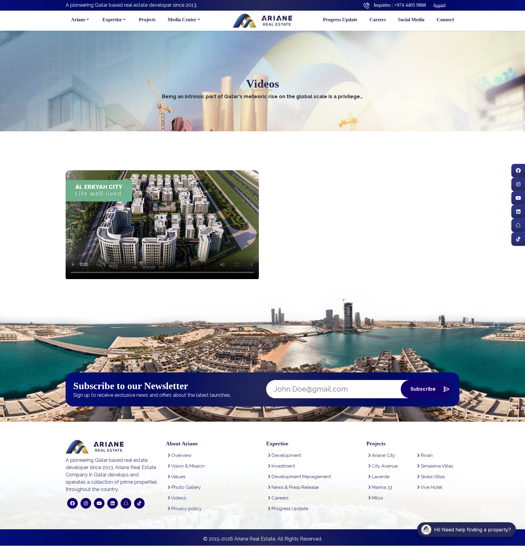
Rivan (426, 455)
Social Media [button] (411, 19)
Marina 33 (381, 487)
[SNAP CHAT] (518, 225)
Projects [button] (147, 19)
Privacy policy (185, 508)
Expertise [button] (112, 19)
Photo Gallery (185, 487)
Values (177, 476)
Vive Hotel (431, 487)
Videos (178, 498)
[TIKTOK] (518, 239)
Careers (279, 498)
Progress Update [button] (340, 19)
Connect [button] (445, 19)
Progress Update (289, 508)
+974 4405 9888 (410, 5)
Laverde (380, 476)
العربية (439, 5)
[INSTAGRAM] (518, 184)
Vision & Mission (187, 466)
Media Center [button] (182, 19)
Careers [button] (377, 19)
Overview (180, 455)
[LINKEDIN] (518, 212)
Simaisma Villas (436, 466)
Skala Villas (432, 476)
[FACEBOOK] (518, 171)
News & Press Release (294, 487)
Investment (282, 466)
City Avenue (384, 466)
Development (285, 455)
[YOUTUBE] (518, 198)
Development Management (300, 476)
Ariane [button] (78, 19)
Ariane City (383, 455)
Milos (377, 498)
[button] (466, 529)
